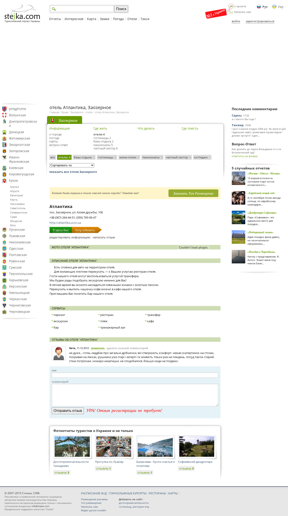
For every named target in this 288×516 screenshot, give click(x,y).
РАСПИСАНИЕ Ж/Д (94, 493)
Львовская (17, 236)
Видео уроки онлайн (93, 510)
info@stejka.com (40, 506)
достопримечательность (134, 503)
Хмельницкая (19, 292)
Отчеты (55, 19)
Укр (281, 7)
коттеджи (202, 157)
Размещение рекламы (94, 499)
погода (54, 138)
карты (53, 141)
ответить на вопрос (245, 156)
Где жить (100, 128)
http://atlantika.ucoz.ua (65, 223)
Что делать (146, 128)
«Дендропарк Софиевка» (262, 213)
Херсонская (18, 286)
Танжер (237, 125)
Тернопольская (21, 274)
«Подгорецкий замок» (260, 232)
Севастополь (18, 208)
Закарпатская (19, 144)
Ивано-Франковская (19, 159)
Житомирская (19, 138)
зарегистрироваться (260, 21)
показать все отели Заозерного (73, 172)
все (52, 157)
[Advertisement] (144, 63)
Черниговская (20, 305)
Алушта (14, 191)
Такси (145, 19)
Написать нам (242, 12)
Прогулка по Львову (109, 462)
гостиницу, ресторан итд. (134, 506)
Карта (91, 19)
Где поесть (190, 128)
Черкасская (18, 299)
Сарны (237, 115)
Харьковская (18, 280)
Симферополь (18, 212)
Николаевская (20, 242)
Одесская (16, 248)
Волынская (17, 115)
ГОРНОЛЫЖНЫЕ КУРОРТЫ (127, 493)
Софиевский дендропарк (195, 462)
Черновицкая (19, 311)
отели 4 (99, 134)
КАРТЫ (173, 493)
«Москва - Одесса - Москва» (264, 173)
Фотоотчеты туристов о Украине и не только (93, 430)
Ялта (13, 225)
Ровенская (17, 261)
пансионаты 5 (103, 145)
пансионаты (152, 157)
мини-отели (129, 157)
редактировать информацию (70, 237)
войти (236, 21)
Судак (13, 216)
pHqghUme (17, 109)
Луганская (17, 229)
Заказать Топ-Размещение (193, 193)
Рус (265, 7)
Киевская (16, 168)
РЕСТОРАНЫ (157, 493)
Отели (132, 19)
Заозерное (76, 112)
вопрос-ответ (58, 145)
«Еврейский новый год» (261, 193)
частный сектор (178, 157)
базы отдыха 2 (103, 141)
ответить (98, 348)
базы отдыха (84, 157)
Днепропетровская (23, 123)
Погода (118, 19)
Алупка (14, 186)
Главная (54, 112)
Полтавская (18, 255)
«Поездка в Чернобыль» (261, 252)
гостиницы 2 (102, 138)
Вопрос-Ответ (244, 144)
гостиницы (107, 157)
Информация (59, 128)
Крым (13, 180)
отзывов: (61, 472)
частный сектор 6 (105, 148)
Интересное (74, 19)
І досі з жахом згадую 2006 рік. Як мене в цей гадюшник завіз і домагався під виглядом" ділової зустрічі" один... (259, 132)
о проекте (240, 6)
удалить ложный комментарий (127, 348)
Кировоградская (21, 174)
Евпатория (16, 195)
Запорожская (19, 151)
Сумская (15, 267)
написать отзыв (104, 237)
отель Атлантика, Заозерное (112, 112)
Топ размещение (91, 503)
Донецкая (16, 132)
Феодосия (16, 221)
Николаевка (17, 203)
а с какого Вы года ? (244, 119)
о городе (55, 134)
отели (89, 112)
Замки (104, 19)
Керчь (14, 199)
